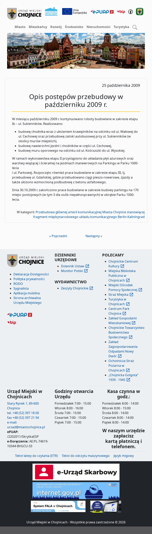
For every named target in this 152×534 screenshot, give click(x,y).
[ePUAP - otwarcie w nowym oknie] (102, 11)
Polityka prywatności (29, 279)
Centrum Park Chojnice (118, 311)
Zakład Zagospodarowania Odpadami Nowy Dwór (123, 349)
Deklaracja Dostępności (31, 274)
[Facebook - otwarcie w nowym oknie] (130, 11)
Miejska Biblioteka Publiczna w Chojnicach (122, 275)
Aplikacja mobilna (26, 293)
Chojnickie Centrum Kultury (123, 263)
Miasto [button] (20, 27)
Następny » (94, 236)
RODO (18, 283)
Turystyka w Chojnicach (117, 301)
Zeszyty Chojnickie (74, 288)
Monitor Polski (72, 271)
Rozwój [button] (56, 27)
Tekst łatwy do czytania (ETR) (36, 456)
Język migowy (124, 456)
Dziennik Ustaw (72, 266)
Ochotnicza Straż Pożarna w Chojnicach (121, 365)
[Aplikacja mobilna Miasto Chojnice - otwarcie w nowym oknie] (139, 11)
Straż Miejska (118, 294)
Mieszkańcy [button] (38, 27)
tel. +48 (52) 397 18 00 (23, 413)
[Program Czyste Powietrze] (51, 11)
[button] (135, 27)
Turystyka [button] (121, 27)
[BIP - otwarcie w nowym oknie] (121, 11)
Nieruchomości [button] (98, 27)
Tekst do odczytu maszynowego (86, 456)
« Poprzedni (58, 236)
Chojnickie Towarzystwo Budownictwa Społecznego (126, 332)
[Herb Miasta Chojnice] (24, 14)
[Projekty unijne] (74, 11)
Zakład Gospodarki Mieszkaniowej (122, 320)
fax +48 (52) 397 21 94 (23, 417)
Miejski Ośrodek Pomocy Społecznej (122, 287)
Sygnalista (21, 288)
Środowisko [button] (74, 27)
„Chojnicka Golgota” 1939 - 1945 (123, 377)
